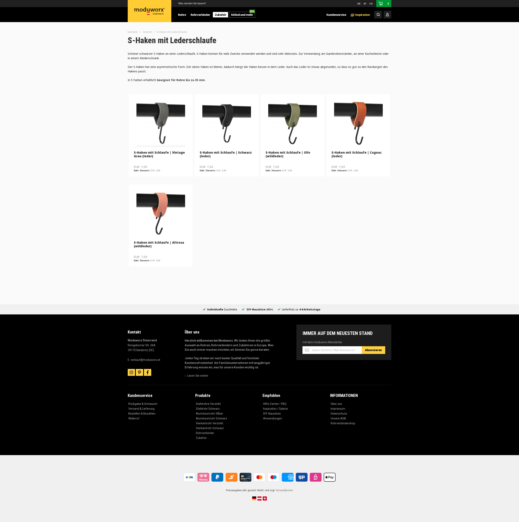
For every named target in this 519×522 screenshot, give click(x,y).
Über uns (336, 403)
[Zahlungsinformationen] (259, 482)
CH (371, 3)
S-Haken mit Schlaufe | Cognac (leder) (356, 154)
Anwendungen (272, 418)
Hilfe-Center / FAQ (274, 403)
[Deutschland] (254, 499)
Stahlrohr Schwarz (208, 408)
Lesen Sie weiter (197, 375)
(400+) (260, 309)
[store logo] (149, 11)
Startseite (132, 32)
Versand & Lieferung (141, 408)
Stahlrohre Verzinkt (208, 403)
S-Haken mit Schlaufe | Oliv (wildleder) (288, 154)
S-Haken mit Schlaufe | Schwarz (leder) (226, 154)
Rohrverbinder (205, 433)
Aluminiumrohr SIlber (209, 413)
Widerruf (133, 418)
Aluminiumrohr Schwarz (211, 418)
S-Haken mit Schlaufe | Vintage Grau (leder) (159, 154)
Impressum (338, 408)
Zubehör (147, 32)
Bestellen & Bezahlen (141, 413)
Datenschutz (339, 413)
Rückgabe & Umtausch (142, 403)
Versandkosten (284, 490)
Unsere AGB (338, 418)
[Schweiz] (265, 499)
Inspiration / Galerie (275, 408)
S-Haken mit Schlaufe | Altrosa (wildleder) (159, 244)
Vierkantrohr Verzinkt (209, 423)
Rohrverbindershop (343, 423)
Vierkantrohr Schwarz (210, 428)
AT (365, 3)
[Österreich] (259, 499)
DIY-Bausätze (272, 413)
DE (358, 3)
